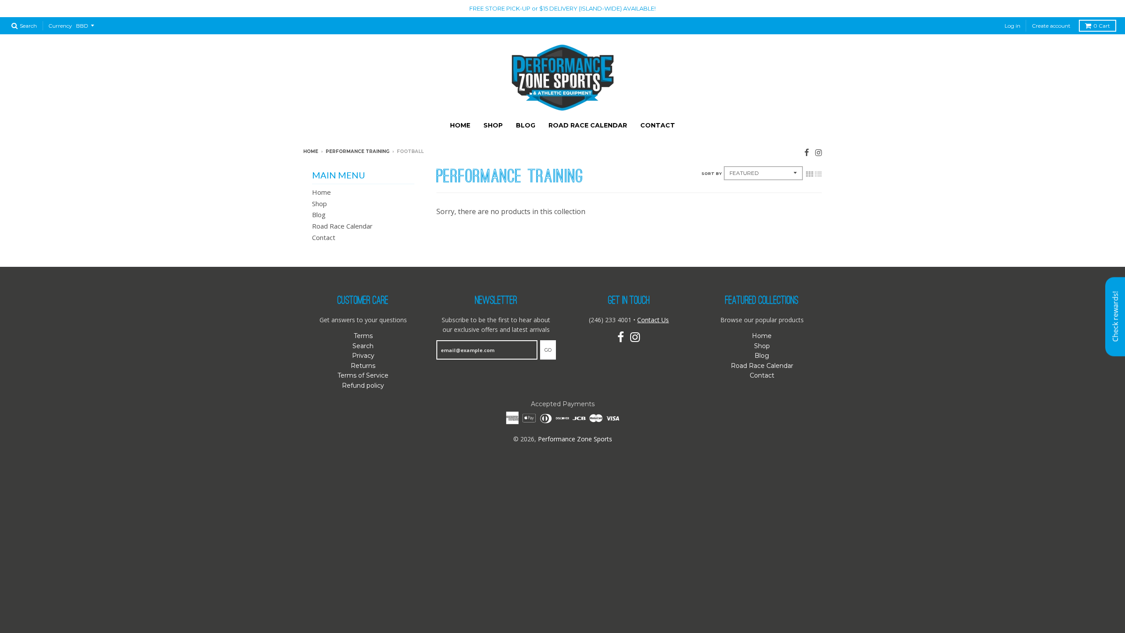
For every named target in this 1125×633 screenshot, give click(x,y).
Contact (657, 125)
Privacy (363, 356)
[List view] (818, 174)
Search (363, 346)
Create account (1051, 25)
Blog (525, 125)
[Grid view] (809, 174)
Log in (1012, 25)
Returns (363, 366)
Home (460, 125)
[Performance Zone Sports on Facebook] (806, 152)
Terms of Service (363, 375)
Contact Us (653, 320)
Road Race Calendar (587, 125)
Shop (493, 125)
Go (548, 350)
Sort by (711, 173)
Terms (363, 336)
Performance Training (357, 151)
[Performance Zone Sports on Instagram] (818, 152)
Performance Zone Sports (575, 439)
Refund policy (363, 385)
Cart (1101, 25)
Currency (60, 25)
